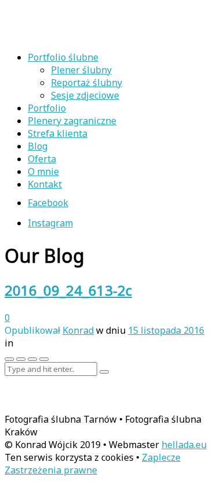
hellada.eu (184, 444)
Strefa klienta (57, 133)
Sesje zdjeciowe (85, 95)
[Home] (80, 35)
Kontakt (45, 184)
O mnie (43, 171)
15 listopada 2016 (166, 330)
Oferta (42, 158)
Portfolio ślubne (63, 57)
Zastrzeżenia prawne (51, 470)
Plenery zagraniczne (72, 120)
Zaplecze (161, 457)
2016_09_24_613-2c (68, 290)
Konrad (78, 330)
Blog (37, 146)
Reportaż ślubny (86, 82)
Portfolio (47, 108)
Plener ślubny (81, 70)
